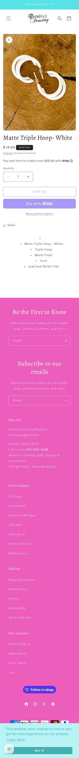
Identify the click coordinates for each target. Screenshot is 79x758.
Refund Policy (17, 589)
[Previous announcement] (7, 4)
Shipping (7, 153)
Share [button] (11, 225)
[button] (8, 18)
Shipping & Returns (21, 580)
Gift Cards (15, 525)
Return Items (17, 653)
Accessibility (16, 608)
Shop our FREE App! (22, 515)
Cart (11, 672)
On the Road (17, 506)
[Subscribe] (65, 341)
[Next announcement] (71, 4)
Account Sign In (19, 644)
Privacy (13, 598)
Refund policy (17, 553)
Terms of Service (19, 544)
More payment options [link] (39, 213)
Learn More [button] (16, 739)
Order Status (17, 663)
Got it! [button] (39, 750)
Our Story (15, 496)
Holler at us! (16, 534)
